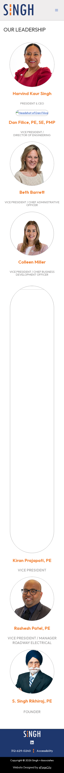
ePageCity (45, 767)
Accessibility (45, 751)
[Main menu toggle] (56, 10)
